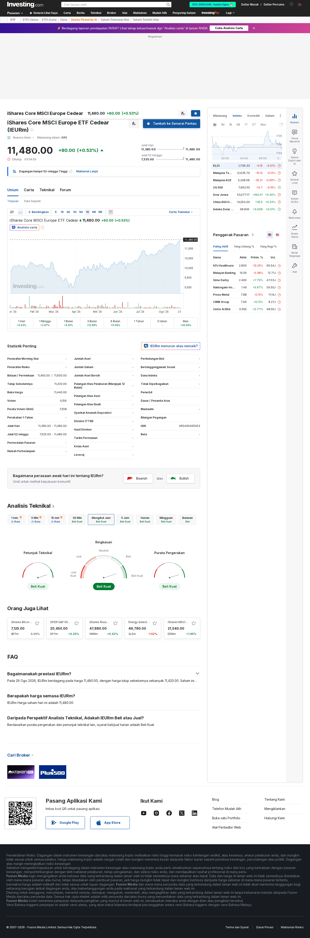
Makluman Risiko (292, 927)
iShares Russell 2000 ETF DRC (109, 622)
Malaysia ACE (222, 180)
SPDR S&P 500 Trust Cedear (69, 622)
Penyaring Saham (184, 13)
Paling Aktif (220, 246)
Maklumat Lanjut (87, 171)
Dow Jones (220, 194)
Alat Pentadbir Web (226, 827)
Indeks (237, 115)
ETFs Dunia (49, 19)
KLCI (216, 165)
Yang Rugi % (268, 246)
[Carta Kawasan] (20, 212)
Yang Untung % (244, 246)
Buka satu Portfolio (226, 818)
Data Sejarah (32, 201)
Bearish (141, 478)
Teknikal (46, 190)
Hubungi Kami (274, 818)
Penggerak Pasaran (230, 235)
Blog (215, 799)
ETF (12, 19)
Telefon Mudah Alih (226, 809)
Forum (65, 190)
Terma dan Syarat (237, 927)
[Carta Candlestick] (11, 212)
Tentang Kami (274, 799)
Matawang (220, 115)
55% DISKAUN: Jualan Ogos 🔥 (212, 4)
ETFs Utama (30, 19)
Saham (269, 115)
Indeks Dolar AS (224, 209)
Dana (63, 19)
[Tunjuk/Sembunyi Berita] (110, 212)
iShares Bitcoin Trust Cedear (30, 622)
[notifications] (291, 4)
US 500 (218, 187)
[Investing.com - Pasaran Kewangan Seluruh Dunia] (25, 4)
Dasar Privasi (264, 927)
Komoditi (253, 115)
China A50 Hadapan (226, 202)
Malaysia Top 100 (224, 173)
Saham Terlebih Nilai (146, 19)
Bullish (184, 478)
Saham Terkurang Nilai (115, 19)
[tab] (16, 519)
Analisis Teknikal (29, 505)
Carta (29, 190)
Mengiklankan (274, 809)
